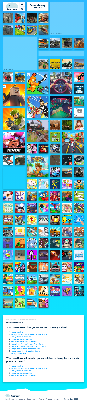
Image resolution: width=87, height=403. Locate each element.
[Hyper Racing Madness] (67, 172)
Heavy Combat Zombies (21, 337)
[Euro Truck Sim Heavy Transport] (8, 30)
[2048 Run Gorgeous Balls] (8, 255)
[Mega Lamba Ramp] (8, 267)
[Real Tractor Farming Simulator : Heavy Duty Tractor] (43, 64)
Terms (41, 399)
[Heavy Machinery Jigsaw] (55, 64)
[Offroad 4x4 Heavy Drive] (67, 43)
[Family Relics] (37, 166)
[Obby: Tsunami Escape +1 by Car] (43, 196)
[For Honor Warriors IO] (14, 178)
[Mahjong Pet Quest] (32, 291)
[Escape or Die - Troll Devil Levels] (43, 291)
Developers (31, 399)
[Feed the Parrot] (67, 232)
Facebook (9, 399)
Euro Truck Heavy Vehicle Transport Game (28, 346)
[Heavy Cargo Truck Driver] (43, 18)
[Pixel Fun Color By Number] (32, 303)
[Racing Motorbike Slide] (55, 148)
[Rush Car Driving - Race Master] (8, 232)
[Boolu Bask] (32, 232)
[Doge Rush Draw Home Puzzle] (67, 279)
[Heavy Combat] (8, 18)
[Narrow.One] (37, 107)
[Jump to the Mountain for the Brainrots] (55, 208)
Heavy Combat (17, 332)
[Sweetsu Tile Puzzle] (67, 208)
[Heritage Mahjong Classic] (32, 267)
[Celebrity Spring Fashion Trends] (79, 125)
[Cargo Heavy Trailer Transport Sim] (43, 30)
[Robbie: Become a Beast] (32, 243)
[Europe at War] (67, 196)
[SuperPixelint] (43, 184)
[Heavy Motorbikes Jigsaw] (67, 64)
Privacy (49, 399)
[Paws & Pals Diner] (79, 232)
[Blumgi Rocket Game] (79, 77)
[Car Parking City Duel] (79, 160)
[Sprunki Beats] (79, 267)
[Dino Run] (79, 113)
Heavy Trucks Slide (18, 353)
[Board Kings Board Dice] (32, 184)
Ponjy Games (11, 320)
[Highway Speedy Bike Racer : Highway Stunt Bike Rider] (20, 160)
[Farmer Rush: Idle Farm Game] (55, 279)
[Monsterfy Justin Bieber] (32, 148)
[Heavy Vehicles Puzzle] (20, 77)
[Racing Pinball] (8, 220)
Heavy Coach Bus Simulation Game (25, 351)
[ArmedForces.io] (79, 172)
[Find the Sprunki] (43, 303)
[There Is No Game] (79, 89)
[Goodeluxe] (67, 184)
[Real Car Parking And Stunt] (55, 232)
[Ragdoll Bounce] (79, 255)
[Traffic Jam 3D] (61, 83)
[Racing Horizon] (55, 172)
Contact (57, 399)
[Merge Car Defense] (43, 243)
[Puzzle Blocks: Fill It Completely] (79, 220)
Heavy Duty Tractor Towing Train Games (28, 344)
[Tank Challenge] (8, 196)
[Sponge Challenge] (20, 232)
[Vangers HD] (67, 125)
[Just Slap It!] (43, 220)
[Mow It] (67, 291)
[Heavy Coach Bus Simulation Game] (43, 43)
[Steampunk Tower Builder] (8, 243)
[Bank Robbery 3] (20, 220)
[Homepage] (12, 6)
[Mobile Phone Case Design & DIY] (43, 208)
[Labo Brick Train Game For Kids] (8, 291)
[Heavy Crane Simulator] (79, 64)
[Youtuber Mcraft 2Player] (55, 220)
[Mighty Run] (8, 303)
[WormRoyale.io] (43, 148)
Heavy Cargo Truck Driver (21, 339)
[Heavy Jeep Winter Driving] (8, 77)
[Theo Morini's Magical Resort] (32, 196)
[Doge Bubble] (55, 291)
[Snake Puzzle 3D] (20, 291)
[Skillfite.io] (79, 101)
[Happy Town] (8, 279)
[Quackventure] (67, 220)
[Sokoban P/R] (79, 279)
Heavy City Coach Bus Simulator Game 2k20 (29, 334)
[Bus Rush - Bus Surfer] (73, 142)
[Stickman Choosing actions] (32, 255)
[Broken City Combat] (20, 255)
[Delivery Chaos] (20, 279)
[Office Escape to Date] (43, 232)
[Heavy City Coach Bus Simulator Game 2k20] (20, 18)
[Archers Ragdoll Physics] (55, 184)
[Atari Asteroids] (67, 160)
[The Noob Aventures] (79, 184)
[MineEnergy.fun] (55, 137)
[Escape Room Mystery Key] (67, 255)
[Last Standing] (79, 243)
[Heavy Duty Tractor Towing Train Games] (20, 30)
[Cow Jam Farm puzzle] (79, 196)
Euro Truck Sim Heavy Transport (24, 341)
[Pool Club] (61, 107)
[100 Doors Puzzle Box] (43, 267)
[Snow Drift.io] (8, 160)
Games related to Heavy (27, 320)
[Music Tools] (55, 125)
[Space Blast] (55, 255)
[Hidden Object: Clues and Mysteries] (43, 255)
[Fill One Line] (55, 243)
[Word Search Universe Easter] (8, 208)
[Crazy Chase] (55, 160)
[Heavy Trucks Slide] (55, 43)
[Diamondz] (32, 208)
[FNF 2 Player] (20, 267)
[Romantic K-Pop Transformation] (55, 196)
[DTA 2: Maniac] (55, 267)
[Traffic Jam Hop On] (79, 208)
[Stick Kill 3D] (20, 208)
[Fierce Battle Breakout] (32, 220)
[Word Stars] (20, 196)
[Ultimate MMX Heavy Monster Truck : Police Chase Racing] (79, 43)
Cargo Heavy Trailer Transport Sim (25, 349)
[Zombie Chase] (79, 291)
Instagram (20, 399)
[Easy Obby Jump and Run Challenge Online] (32, 279)
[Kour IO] (14, 119)
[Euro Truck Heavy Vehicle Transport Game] (32, 30)
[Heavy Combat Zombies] (32, 18)
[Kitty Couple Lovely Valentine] (67, 267)
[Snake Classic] (20, 303)
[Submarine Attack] (43, 279)
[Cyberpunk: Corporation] (67, 243)
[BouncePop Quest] (20, 243)
